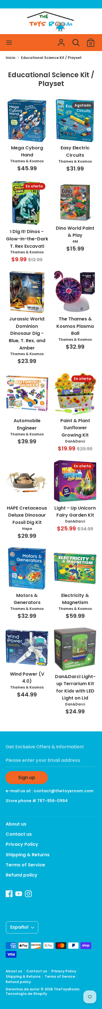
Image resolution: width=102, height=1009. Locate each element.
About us (16, 824)
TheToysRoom (66, 989)
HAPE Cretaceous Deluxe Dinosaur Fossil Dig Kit (27, 515)
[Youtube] (18, 893)
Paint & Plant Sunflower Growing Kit (75, 427)
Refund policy (21, 875)
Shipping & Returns (28, 854)
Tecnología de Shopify (26, 993)
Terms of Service (25, 865)
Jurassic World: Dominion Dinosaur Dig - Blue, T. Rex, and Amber (27, 333)
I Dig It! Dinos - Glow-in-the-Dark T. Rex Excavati (27, 238)
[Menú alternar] (9, 42)
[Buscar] (76, 40)
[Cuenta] (61, 40)
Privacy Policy (22, 844)
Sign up (26, 777)
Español (19, 927)
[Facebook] (9, 893)
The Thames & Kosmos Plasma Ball (75, 326)
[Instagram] (28, 893)
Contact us (19, 834)
